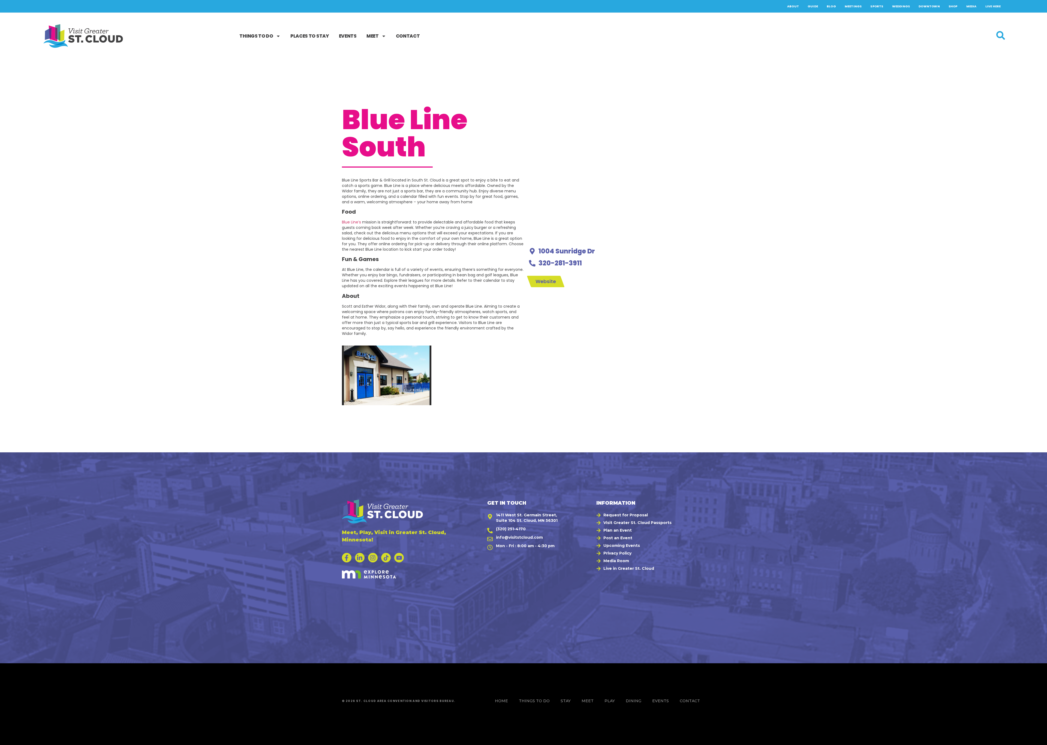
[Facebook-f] (346, 557)
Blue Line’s (351, 222)
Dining (633, 700)
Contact (408, 36)
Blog (831, 6)
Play (609, 700)
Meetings (853, 6)
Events (348, 36)
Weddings (901, 6)
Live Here (993, 6)
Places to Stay (309, 36)
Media (971, 6)
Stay (566, 700)
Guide (813, 6)
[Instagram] (373, 557)
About (793, 6)
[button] (1036, 738)
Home (501, 700)
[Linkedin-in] (360, 557)
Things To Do (256, 36)
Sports (876, 6)
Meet (372, 36)
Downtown (929, 6)
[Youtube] (399, 557)
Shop (953, 6)
